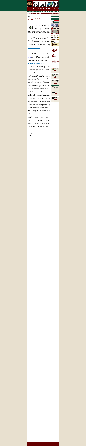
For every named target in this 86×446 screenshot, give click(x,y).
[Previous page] (53, 103)
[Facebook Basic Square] (58, 8)
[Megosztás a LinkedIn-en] (31, 133)
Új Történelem (55, 93)
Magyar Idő (55, 77)
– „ (35, 9)
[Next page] (57, 103)
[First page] (52, 103)
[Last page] (58, 103)
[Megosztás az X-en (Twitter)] (29, 133)
